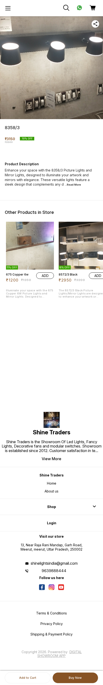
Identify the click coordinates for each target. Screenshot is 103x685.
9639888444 (54, 571)
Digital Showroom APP (59, 654)
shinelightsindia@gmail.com (54, 563)
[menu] (8, 8)
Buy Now (75, 677)
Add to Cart (27, 677)
